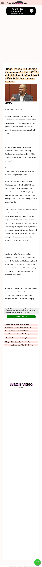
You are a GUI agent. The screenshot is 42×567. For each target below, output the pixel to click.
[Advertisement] (21, 37)
